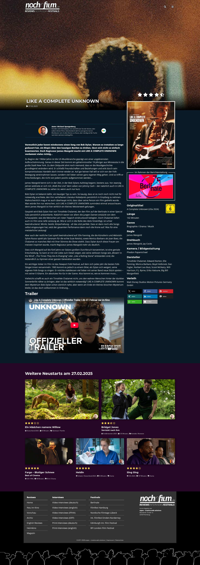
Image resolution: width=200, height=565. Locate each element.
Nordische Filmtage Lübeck (104, 512)
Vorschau (31, 512)
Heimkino (31, 528)
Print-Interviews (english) (64, 528)
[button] (134, 291)
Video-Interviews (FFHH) (63, 512)
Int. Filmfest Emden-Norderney (105, 517)
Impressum (110, 540)
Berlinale (95, 502)
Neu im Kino (33, 507)
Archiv (30, 517)
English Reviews (34, 523)
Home (30, 502)
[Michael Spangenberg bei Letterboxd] (103, 130)
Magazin (31, 533)
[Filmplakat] (151, 136)
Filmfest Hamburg (99, 507)
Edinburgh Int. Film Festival (104, 523)
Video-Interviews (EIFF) (63, 517)
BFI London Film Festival (102, 528)
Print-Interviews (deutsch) (64, 523)
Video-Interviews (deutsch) (65, 502)
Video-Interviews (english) (64, 507)
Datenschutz (119, 540)
